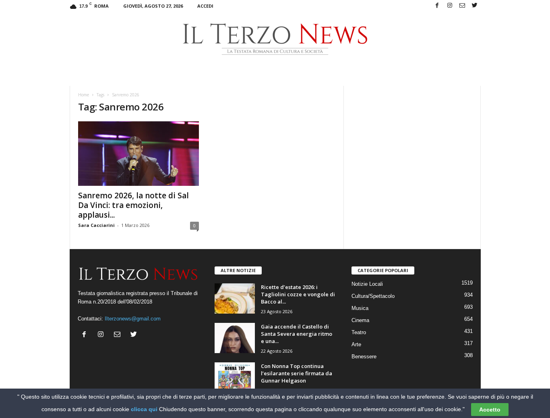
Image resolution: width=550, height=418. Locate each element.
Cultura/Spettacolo (373, 296)
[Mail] (462, 6)
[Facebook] (437, 6)
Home (83, 95)
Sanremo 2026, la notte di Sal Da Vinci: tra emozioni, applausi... (133, 205)
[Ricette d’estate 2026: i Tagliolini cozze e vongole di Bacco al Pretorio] (235, 298)
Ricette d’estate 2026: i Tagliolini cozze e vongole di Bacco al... (298, 294)
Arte (356, 344)
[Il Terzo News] (275, 39)
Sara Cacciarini (96, 225)
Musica (360, 308)
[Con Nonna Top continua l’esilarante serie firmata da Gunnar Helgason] (235, 377)
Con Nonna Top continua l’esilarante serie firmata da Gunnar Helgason (296, 373)
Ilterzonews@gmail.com (133, 319)
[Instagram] (450, 6)
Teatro (359, 332)
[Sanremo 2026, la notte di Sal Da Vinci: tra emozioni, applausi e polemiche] (138, 153)
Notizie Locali (367, 284)
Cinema (360, 320)
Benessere (364, 357)
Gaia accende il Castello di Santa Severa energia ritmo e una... (296, 334)
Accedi (205, 6)
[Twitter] (475, 6)
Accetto (489, 409)
